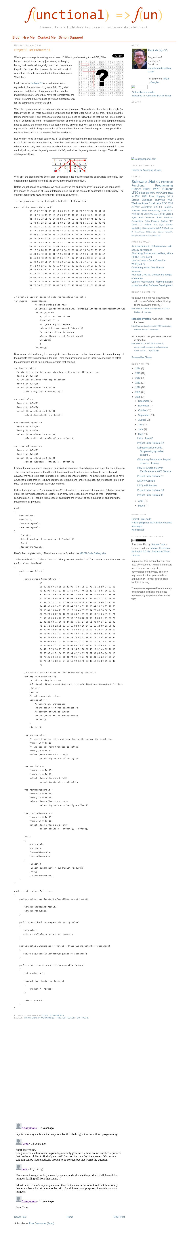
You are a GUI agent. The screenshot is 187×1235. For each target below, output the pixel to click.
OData (161, 232)
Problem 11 (37, 83)
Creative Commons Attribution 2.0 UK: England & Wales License (150, 552)
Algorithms (147, 207)
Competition (138, 221)
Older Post (119, 1217)
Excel (152, 203)
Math (165, 210)
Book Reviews (148, 217)
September (144, 415)
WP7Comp (162, 192)
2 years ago (153, 329)
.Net (152, 181)
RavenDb (169, 232)
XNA (152, 196)
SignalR (142, 236)
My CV (163, 50)
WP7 (153, 192)
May (141, 434)
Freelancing (155, 210)
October (142, 410)
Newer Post (20, 1217)
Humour (167, 188)
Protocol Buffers (160, 221)
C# (158, 181)
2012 (138, 378)
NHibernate (152, 232)
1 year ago (146, 312)
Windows (155, 214)
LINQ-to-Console (146, 480)
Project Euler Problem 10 (150, 490)
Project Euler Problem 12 (150, 443)
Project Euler (66, 1018)
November (144, 405)
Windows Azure (140, 203)
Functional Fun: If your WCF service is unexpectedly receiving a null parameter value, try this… (149, 347)
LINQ (135, 192)
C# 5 (170, 196)
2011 (138, 382)
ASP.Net (136, 207)
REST (140, 214)
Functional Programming (39, 1018)
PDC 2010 (167, 203)
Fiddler (149, 224)
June (141, 429)
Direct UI (138, 224)
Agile (135, 217)
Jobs (148, 221)
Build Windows (165, 217)
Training (149, 236)
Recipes (135, 236)
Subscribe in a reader (143, 92)
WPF (157, 188)
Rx (156, 224)
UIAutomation (149, 228)
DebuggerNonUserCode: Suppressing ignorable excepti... (150, 451)
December (144, 401)
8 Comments (57, 1015)
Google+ (154, 82)
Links (158, 203)
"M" (171, 221)
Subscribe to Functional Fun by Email (151, 95)
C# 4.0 (159, 207)
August (142, 419)
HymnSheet (140, 232)
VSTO (147, 214)
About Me (153, 50)
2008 (138, 397)
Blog (16, 37)
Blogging (161, 196)
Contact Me (47, 37)
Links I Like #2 (145, 438)
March (142, 505)
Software (83, 1018)
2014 (138, 368)
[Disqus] (69, 1073)
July (140, 424)
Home (70, 1217)
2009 (138, 392)
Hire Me (28, 37)
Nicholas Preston (141, 318)
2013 (138, 373)
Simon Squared (71, 37)
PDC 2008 (142, 196)
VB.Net (169, 214)
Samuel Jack (158, 544)
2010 (138, 387)
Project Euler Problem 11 (32, 50)
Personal (167, 181)
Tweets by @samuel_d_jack (146, 170)
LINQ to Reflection (147, 485)
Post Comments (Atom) (41, 1223)
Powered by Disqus (141, 357)
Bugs (145, 210)
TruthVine (161, 199)
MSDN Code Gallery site (93, 553)
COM (163, 214)
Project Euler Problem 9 (150, 495)
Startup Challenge (143, 199)
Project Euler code (141, 519)
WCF (170, 199)
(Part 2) (141, 264)
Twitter (166, 78)
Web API (157, 236)
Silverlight (144, 192)
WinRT (160, 228)
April (141, 501)
